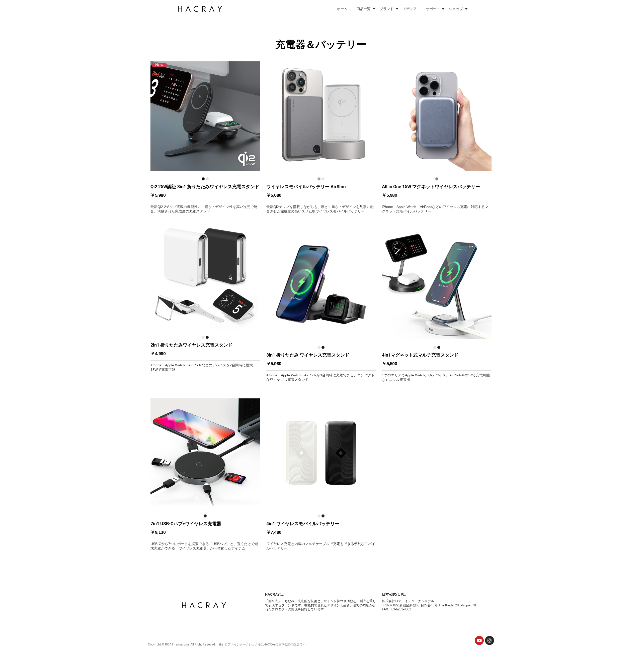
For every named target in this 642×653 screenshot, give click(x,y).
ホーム (342, 9)
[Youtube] (479, 640)
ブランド (387, 9)
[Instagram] (489, 640)
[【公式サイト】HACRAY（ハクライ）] (201, 9)
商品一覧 (364, 9)
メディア (410, 9)
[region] (321, 293)
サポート (433, 9)
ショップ (456, 9)
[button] (205, 137)
